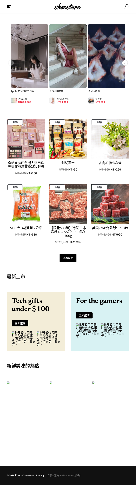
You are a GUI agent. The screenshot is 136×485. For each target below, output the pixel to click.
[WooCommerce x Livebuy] (68, 6)
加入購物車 (25, 447)
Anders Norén (66, 475)
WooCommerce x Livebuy (31, 475)
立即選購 (20, 323)
